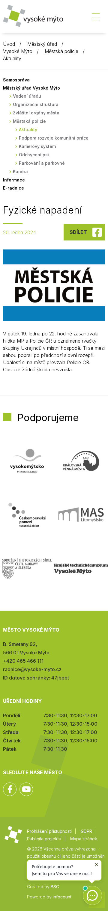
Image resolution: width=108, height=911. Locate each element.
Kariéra (20, 171)
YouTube (26, 789)
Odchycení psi (34, 154)
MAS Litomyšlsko (81, 515)
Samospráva (16, 79)
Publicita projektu (44, 838)
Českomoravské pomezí (27, 515)
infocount (62, 896)
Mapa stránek (83, 838)
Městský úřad (42, 44)
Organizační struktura (35, 104)
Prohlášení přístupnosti (49, 831)
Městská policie (61, 51)
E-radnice (13, 187)
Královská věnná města (81, 461)
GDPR (86, 831)
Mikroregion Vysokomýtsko (27, 461)
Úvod (9, 44)
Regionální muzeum (81, 569)
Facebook (9, 789)
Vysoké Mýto (17, 51)
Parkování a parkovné (42, 163)
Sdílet (78, 232)
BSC (55, 886)
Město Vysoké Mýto (33, 18)
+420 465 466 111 (23, 661)
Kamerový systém (37, 146)
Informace (14, 179)
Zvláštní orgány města (36, 112)
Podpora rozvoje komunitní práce (53, 137)
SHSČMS (27, 569)
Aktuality (12, 58)
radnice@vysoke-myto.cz (32, 669)
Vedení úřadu (27, 96)
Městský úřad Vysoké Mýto (31, 87)
